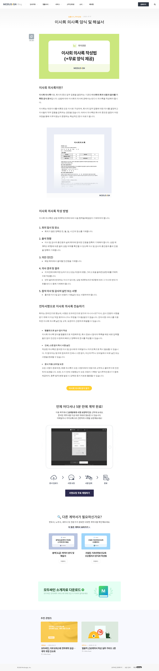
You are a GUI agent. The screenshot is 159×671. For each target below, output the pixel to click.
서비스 (57, 4)
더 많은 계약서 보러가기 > (79, 527)
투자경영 (78, 17)
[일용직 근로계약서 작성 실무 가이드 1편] (99, 632)
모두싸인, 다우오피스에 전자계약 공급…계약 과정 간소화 (58, 650)
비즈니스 (84, 645)
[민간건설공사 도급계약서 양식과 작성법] (95, 541)
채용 (134, 667)
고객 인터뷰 (70, 4)
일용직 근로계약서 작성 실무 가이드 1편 (99, 648)
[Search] (155, 4)
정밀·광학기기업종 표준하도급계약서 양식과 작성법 (63, 554)
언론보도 (43, 645)
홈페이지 (143, 4)
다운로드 (63, 561)
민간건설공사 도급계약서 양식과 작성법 (95, 554)
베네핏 (91, 4)
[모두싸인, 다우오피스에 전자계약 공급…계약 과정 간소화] (59, 632)
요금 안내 (127, 667)
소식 (81, 4)
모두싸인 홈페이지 (116, 667)
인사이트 (33, 4)
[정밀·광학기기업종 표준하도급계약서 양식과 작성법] (63, 541)
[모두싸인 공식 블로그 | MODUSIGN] (13, 4)
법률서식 (45, 4)
